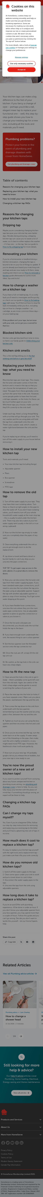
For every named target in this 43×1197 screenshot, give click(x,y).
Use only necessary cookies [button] (21, 64)
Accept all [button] (21, 70)
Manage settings (21, 57)
